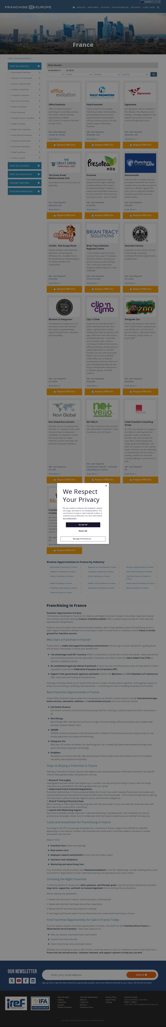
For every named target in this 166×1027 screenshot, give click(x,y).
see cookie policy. (70, 518)
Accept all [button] (83, 525)
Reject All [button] (83, 531)
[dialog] (83, 513)
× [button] (106, 486)
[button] (83, 539)
